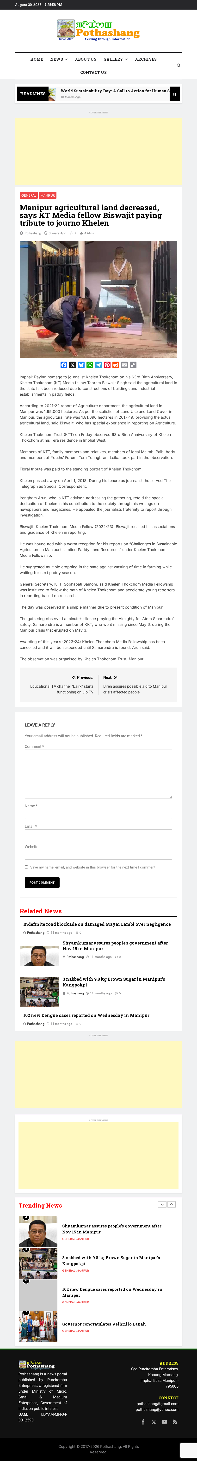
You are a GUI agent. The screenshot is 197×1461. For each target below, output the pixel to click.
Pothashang (33, 233)
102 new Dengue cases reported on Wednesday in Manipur (86, 1015)
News (56, 59)
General (28, 195)
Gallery (113, 59)
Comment (34, 746)
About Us (85, 59)
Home (36, 59)
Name (31, 806)
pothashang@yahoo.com (157, 1409)
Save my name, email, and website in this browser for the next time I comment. (93, 867)
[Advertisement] (98, 151)
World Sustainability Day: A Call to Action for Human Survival (107, 90)
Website (31, 847)
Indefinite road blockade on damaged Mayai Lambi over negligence (97, 924)
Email (31, 826)
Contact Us (93, 72)
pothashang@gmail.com (158, 1404)
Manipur (48, 195)
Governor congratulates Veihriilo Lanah (104, 1323)
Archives (146, 59)
